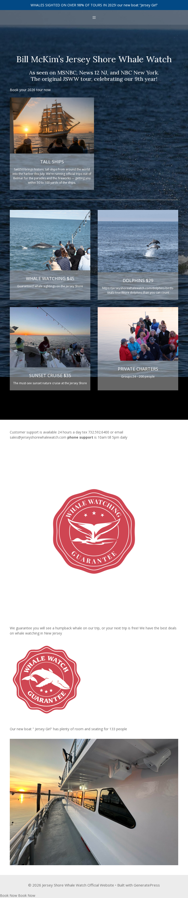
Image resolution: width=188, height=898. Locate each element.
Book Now (8, 895)
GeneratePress (147, 885)
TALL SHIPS (52, 162)
